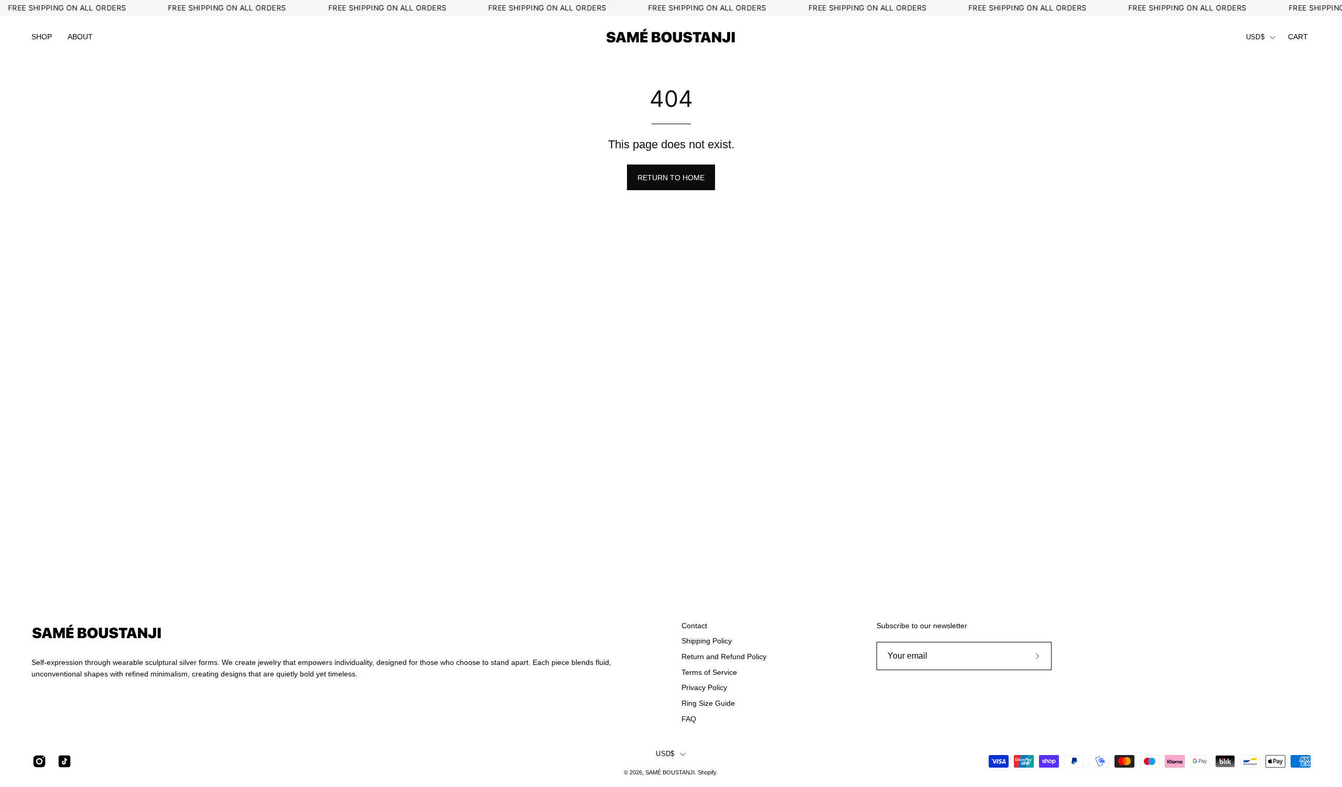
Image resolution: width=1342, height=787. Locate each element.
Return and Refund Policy (723, 656)
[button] (42, 37)
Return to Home (671, 177)
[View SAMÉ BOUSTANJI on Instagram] (37, 761)
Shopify (707, 772)
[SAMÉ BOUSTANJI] (671, 37)
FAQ (688, 719)
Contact (694, 625)
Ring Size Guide (708, 703)
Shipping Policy (706, 641)
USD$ (1255, 37)
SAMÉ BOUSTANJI (670, 772)
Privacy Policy (704, 687)
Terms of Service (709, 672)
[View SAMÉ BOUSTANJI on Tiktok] (62, 761)
